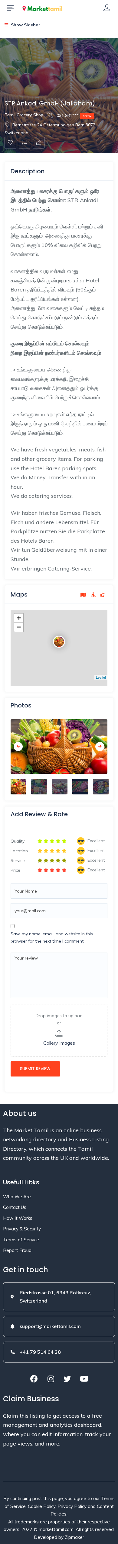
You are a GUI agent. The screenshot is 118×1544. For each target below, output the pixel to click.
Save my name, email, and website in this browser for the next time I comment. (52, 937)
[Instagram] (50, 1378)
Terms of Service (21, 1240)
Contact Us (14, 1207)
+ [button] (19, 618)
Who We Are (17, 1197)
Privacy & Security (22, 1229)
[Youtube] (84, 1378)
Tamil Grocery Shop (24, 115)
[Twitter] (67, 1378)
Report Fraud (17, 1250)
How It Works (17, 1218)
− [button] (19, 627)
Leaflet (101, 677)
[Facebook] (34, 1378)
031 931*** (73, 115)
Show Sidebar (25, 25)
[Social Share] (38, 142)
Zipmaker (74, 1537)
